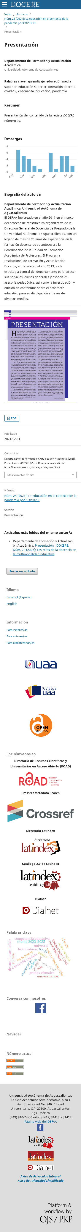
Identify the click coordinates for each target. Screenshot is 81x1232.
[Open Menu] (4, 4)
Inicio (7, 14)
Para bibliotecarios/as (20, 643)
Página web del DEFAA (40, 1121)
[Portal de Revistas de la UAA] (40, 698)
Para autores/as (16, 636)
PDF (13, 418)
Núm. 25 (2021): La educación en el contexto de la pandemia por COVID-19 (36, 21)
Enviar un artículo (22, 571)
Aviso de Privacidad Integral (40, 1176)
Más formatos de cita (20, 475)
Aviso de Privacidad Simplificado (41, 1181)
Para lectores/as (16, 630)
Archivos (22, 14)
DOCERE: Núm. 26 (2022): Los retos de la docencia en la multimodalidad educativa (44, 549)
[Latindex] (40, 855)
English (11, 604)
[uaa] (40, 668)
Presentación (45, 545)
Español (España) (19, 597)
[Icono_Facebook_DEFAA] (40, 1130)
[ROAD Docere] (40, 784)
